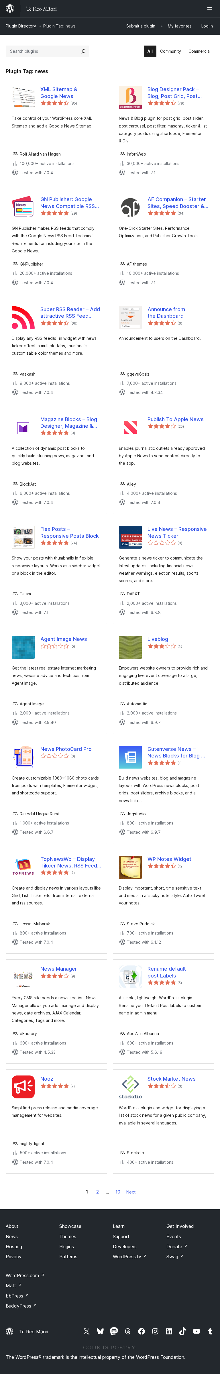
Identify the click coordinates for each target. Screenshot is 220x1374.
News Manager (58, 969)
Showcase (70, 1226)
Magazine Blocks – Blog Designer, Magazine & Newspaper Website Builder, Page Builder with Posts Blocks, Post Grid (69, 422)
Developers (125, 1246)
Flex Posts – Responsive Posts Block (69, 532)
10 (117, 1192)
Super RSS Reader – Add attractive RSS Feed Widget (70, 312)
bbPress (17, 1296)
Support (121, 1236)
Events (173, 1236)
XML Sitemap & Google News (58, 92)
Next (130, 1192)
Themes (67, 1236)
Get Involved (180, 1226)
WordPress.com (25, 1275)
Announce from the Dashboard (166, 312)
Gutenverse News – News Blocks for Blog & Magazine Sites (176, 752)
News (12, 1236)
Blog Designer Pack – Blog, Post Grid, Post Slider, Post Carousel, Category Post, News (174, 92)
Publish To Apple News (176, 419)
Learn (119, 1226)
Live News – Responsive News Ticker (177, 532)
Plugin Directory (21, 25)
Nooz (46, 1079)
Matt (14, 1285)
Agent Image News (63, 639)
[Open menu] (211, 8)
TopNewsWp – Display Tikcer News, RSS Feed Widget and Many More (68, 862)
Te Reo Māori (33, 1331)
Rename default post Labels (167, 972)
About (12, 1226)
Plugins (66, 1246)
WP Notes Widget (169, 859)
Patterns (68, 1256)
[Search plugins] (83, 51)
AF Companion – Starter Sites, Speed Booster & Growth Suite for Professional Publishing (177, 202)
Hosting (14, 1246)
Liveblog (158, 639)
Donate (177, 1246)
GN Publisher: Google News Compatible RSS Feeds (67, 202)
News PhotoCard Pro (66, 749)
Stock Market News (172, 1079)
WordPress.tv (130, 1256)
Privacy (13, 1256)
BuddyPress (21, 1306)
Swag (175, 1256)
